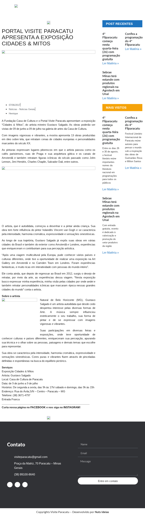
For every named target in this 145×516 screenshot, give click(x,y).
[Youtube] (25, 484)
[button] (65, 6)
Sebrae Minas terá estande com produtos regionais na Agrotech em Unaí (111, 83)
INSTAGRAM (71, 407)
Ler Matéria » (110, 63)
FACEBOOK (38, 407)
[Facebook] (10, 484)
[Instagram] (17, 484)
